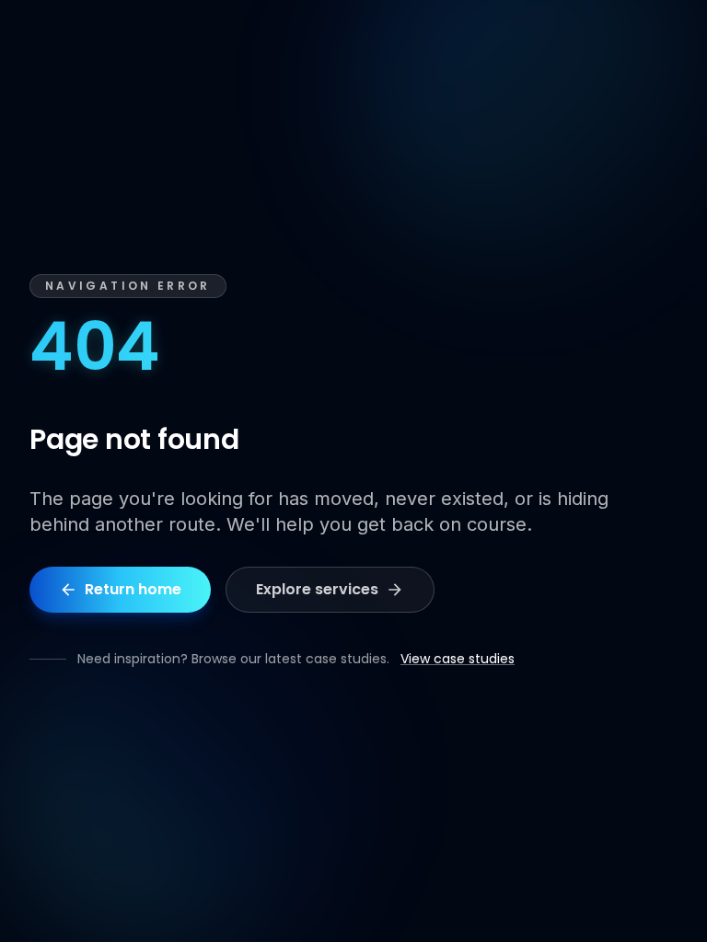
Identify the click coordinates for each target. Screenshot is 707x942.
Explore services (317, 589)
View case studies (457, 658)
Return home (133, 589)
